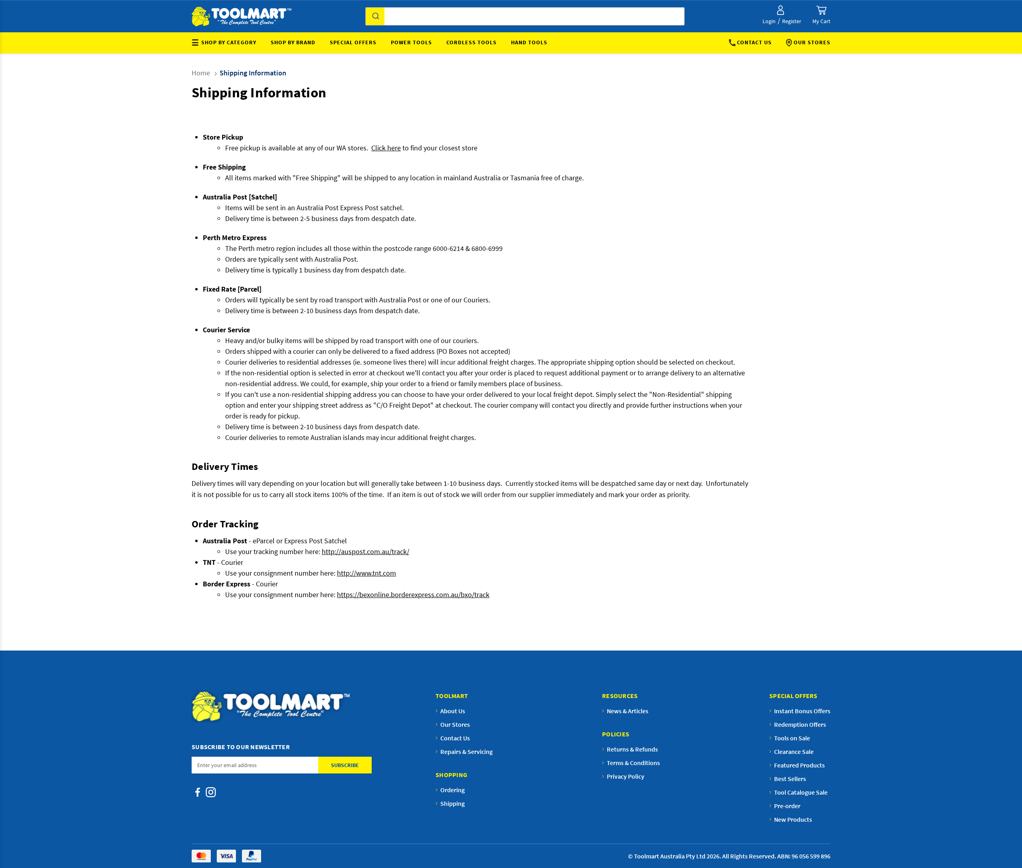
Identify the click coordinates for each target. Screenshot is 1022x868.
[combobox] (525, 16)
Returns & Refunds (632, 749)
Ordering (452, 790)
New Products (793, 819)
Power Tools (411, 42)
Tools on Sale (792, 738)
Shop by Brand (293, 42)
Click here (386, 147)
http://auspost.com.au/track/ (365, 551)
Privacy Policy (625, 776)
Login (769, 21)
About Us (452, 711)
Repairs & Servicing (466, 752)
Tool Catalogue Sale (801, 792)
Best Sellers (790, 779)
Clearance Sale (794, 752)
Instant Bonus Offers (802, 711)
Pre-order (787, 806)
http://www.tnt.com (366, 573)
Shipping (452, 803)
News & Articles (627, 711)
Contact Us (754, 42)
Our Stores (812, 42)
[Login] (780, 10)
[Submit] (375, 16)
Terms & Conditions (633, 763)
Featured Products (799, 765)
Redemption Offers (800, 724)
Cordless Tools (471, 42)
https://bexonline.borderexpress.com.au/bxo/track (413, 594)
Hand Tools (529, 42)
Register (791, 21)
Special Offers (353, 42)
